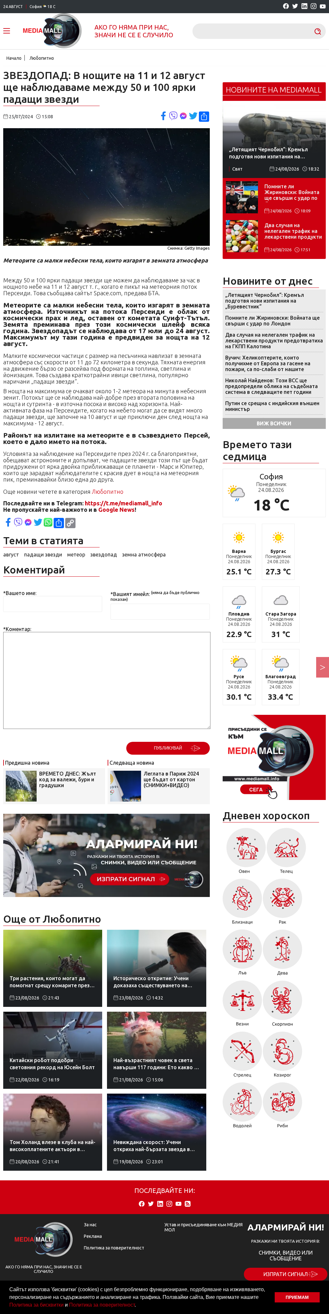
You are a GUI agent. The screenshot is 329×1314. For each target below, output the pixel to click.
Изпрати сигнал (285, 1274)
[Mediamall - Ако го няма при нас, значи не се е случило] (52, 31)
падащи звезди (43, 554)
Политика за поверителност (102, 1305)
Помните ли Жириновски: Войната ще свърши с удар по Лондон (291, 192)
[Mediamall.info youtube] (323, 7)
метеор (76, 554)
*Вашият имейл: (130, 594)
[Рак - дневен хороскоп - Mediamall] (282, 904)
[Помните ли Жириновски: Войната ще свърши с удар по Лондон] (242, 197)
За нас (90, 1224)
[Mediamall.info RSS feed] (188, 1204)
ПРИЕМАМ (297, 1297)
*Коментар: (17, 629)
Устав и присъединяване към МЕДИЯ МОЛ (203, 1227)
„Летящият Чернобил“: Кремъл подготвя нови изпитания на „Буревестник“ (264, 300)
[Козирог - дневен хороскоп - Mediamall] (282, 1057)
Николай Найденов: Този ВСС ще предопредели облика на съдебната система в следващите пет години (271, 386)
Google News (116, 509)
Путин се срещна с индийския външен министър (272, 406)
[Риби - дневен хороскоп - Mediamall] (282, 1107)
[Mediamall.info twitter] (295, 7)
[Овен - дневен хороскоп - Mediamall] (244, 853)
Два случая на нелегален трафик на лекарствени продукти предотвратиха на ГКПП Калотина (293, 231)
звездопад (103, 554)
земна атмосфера (144, 554)
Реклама (93, 1236)
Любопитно (42, 58)
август (11, 554)
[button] (138, 1306)
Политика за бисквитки (36, 1305)
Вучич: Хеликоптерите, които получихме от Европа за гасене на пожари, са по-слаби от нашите (267, 363)
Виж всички (274, 423)
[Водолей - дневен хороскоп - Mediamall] (242, 1107)
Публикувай (168, 748)
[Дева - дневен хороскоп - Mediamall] (282, 954)
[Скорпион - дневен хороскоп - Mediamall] (282, 1006)
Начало (14, 58)
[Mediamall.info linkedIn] (304, 6)
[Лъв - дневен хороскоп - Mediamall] (242, 954)
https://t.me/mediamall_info (123, 503)
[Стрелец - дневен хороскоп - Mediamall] (242, 1057)
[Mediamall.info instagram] (313, 6)
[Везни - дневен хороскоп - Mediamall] (242, 1006)
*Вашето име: (19, 593)
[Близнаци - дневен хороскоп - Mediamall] (242, 904)
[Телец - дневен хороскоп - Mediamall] (286, 853)
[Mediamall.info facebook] (286, 6)
